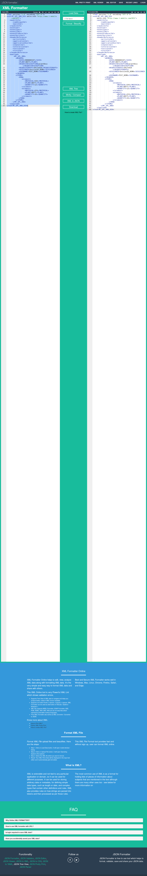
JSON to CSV (36, 861)
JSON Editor (40, 858)
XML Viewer (98, 3)
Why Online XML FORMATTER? (18, 820)
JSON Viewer (9, 861)
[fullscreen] (58, 12)
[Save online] (42, 12)
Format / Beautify (73, 23)
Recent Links (132, 3)
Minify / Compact (73, 94)
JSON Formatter (11, 858)
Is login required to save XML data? (19, 832)
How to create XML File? (73, 112)
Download (73, 106)
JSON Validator (27, 858)
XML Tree (73, 88)
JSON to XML (22, 861)
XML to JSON (73, 100)
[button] (5, 16)
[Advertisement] (73, 56)
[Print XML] (49, 12)
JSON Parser (25, 866)
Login (143, 3)
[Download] (138, 12)
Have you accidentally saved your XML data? (23, 838)
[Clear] (52, 12)
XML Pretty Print (82, 3)
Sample (35, 12)
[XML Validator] (46, 12)
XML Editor (111, 3)
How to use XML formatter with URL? (20, 826)
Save (121, 3)
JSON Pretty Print (37, 864)
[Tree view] (132, 12)
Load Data (73, 13)
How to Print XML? (37, 723)
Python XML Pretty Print (38, 725)
